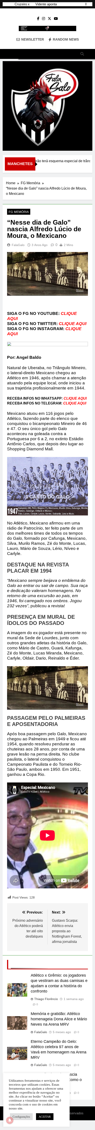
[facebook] (38, 18)
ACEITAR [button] (45, 1116)
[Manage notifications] (9, 1120)
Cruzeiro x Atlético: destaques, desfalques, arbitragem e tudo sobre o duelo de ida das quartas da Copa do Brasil (16, 2)
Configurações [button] (21, 1116)
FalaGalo (18, 245)
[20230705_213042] (47, 106)
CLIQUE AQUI (72, 323)
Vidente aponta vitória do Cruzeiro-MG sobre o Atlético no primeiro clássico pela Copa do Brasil (43, 2)
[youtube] (56, 18)
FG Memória (19, 212)
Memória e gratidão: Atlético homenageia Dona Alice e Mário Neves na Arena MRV (59, 1019)
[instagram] (43, 18)
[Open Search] (82, 54)
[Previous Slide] (83, 4)
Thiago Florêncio (46, 999)
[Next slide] (89, 4)
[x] (49, 18)
